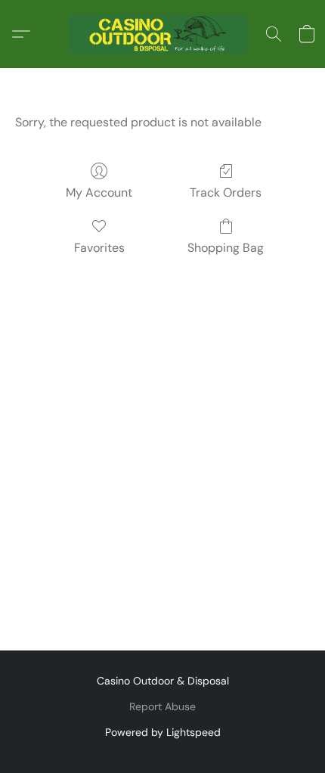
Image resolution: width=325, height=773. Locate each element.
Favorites (99, 248)
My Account (99, 192)
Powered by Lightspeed (163, 732)
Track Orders (226, 192)
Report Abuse (162, 706)
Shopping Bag (225, 248)
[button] (162, 34)
